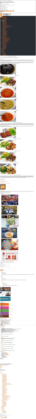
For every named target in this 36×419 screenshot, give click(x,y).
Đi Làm (4, 9)
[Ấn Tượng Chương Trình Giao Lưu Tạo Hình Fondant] (10, 226)
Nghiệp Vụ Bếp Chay (4, 21)
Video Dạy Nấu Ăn (4, 29)
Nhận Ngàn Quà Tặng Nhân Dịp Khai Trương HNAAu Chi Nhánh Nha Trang (8, 250)
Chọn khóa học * (2, 322)
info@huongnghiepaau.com (5, 355)
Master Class (3, 25)
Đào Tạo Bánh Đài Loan (4, 391)
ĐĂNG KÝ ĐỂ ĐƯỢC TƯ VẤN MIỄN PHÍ (4, 365)
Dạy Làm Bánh (2, 387)
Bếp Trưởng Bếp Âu (4, 17)
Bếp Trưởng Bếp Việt (4, 19)
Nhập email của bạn (3, 323)
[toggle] (0, 333)
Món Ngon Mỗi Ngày (3, 406)
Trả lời (2, 275)
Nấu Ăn (1, 7)
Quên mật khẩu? (1, 418)
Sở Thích (7, 9)
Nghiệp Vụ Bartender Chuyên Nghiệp (6, 395)
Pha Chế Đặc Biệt (4, 39)
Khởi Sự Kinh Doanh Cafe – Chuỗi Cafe (6, 41)
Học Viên (2, 407)
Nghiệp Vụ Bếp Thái (4, 378)
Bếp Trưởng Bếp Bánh (4, 30)
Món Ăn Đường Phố (4, 47)
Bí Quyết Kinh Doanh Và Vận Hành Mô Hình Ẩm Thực (7, 384)
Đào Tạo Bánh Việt (4, 33)
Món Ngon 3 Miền (4, 48)
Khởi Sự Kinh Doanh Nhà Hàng (5, 26)
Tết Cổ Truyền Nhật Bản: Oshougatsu (4, 205)
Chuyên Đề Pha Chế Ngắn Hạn (5, 42)
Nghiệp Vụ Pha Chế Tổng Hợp (5, 40)
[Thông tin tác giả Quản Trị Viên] (3, 189)
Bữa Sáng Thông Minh (4, 43)
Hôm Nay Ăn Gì (3, 401)
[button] (0, 178)
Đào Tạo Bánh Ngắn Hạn (4, 392)
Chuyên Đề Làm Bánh (4, 393)
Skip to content (1, 13)
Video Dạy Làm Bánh (4, 36)
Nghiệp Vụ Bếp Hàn (4, 377)
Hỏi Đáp (3, 408)
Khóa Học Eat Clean (4, 27)
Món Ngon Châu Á (4, 46)
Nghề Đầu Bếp (3, 54)
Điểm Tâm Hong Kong (4, 45)
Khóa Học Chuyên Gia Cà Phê (5, 398)
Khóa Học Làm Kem (4, 399)
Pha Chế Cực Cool (4, 402)
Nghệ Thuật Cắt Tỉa (4, 385)
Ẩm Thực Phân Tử (4, 53)
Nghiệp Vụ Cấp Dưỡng (4, 22)
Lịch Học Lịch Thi (4, 50)
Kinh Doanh (2, 9)
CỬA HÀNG (2, 51)
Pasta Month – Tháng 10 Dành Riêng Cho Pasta (6, 238)
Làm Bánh (4, 7)
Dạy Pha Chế (2, 394)
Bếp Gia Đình (2, 400)
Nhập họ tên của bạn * (3, 320)
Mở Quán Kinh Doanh (4, 386)
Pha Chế (6, 7)
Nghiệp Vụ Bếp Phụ (4, 380)
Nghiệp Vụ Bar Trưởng (4, 37)
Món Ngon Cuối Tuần (4, 44)
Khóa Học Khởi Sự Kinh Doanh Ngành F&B (6, 383)
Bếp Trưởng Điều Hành (4, 16)
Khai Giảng (2, 49)
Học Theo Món (3, 28)
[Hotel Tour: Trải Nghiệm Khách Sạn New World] (9, 214)
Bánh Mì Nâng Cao (4, 34)
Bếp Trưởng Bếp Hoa (4, 23)
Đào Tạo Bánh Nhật (4, 32)
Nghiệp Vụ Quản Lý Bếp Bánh (5, 31)
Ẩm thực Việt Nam (4, 52)
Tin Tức (3, 56)
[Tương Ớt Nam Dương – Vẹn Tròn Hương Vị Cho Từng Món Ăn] (9, 260)
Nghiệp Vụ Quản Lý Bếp (4, 379)
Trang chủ (1, 56)
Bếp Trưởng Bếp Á (4, 18)
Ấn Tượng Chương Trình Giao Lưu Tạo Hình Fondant (6, 227)
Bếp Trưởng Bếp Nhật (4, 20)
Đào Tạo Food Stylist (4, 24)
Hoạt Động (5, 56)
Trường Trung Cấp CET (4, 55)
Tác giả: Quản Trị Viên (2, 190)
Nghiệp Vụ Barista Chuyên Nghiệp (5, 38)
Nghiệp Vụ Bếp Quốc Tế (4, 376)
